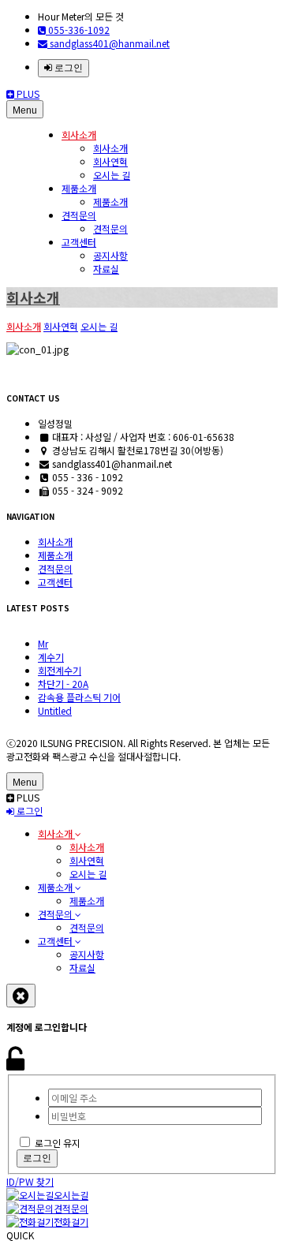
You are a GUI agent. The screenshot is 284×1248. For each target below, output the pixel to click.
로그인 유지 (57, 1142)
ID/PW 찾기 (30, 1181)
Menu (25, 110)
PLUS (26, 93)
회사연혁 (110, 161)
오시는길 (71, 1194)
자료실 (106, 268)
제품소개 (79, 188)
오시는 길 (111, 174)
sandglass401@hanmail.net (108, 43)
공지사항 (110, 255)
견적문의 (79, 215)
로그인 (67, 67)
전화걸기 (71, 1221)
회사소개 (79, 134)
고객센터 (79, 241)
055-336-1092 (78, 29)
